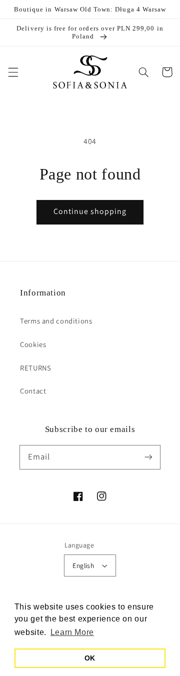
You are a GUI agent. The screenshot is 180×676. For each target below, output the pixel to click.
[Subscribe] (148, 457)
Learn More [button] (72, 632)
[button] (13, 72)
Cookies (33, 344)
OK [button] (90, 658)
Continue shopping (90, 211)
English (83, 565)
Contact (33, 391)
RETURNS (35, 367)
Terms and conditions (56, 321)
